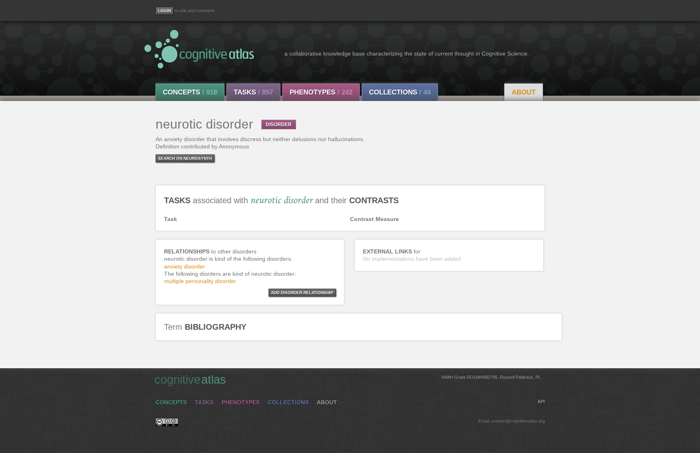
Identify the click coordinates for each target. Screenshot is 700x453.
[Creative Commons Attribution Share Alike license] (167, 424)
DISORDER (279, 124)
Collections (400, 92)
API (541, 401)
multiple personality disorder (200, 281)
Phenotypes (321, 92)
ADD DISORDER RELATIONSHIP (302, 292)
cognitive (347, 379)
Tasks (253, 92)
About (524, 92)
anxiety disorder (184, 266)
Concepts (190, 92)
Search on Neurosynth (185, 158)
